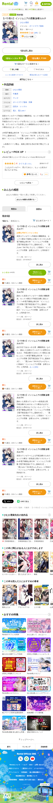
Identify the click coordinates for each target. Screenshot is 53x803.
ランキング (26, 746)
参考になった (32, 174)
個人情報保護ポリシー (36, 772)
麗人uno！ (22, 110)
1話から (5, 220)
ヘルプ (24, 765)
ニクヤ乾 (37, 607)
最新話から (15, 220)
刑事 (30, 102)
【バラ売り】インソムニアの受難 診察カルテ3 (33, 342)
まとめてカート (42, 220)
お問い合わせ (39, 765)
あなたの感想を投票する (26, 199)
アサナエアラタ (23, 607)
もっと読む (34, 367)
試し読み (39, 264)
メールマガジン (39, 768)
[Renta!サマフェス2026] (15, 3)
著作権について (32, 776)
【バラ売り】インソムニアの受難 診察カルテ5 (33, 450)
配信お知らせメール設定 (39, 74)
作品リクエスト (14, 768)
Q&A (30, 765)
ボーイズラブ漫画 (36, 26)
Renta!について (15, 765)
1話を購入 (39, 58)
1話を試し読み (26, 50)
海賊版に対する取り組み (27, 780)
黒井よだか (6, 607)
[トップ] (7, 3)
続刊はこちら (25, 79)
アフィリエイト (14, 772)
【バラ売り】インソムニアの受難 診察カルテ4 (33, 396)
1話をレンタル (14, 58)
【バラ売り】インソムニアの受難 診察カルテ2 (33, 290)
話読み (15, 106)
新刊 (8, 746)
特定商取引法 (20, 776)
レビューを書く (29, 36)
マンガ (15, 98)
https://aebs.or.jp (18, 800)
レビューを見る (25, 182)
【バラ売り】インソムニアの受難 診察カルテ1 (33, 227)
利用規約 (24, 772)
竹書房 (15, 93)
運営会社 (41, 780)
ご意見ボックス (26, 768)
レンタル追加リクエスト (14, 74)
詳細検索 (44, 746)
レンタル (23, 106)
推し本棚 (15, 69)
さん (25, 163)
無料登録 (47, 4)
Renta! (4, 507)
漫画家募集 (13, 780)
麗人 (14, 110)
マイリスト (40, 69)
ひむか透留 (24, 22)
